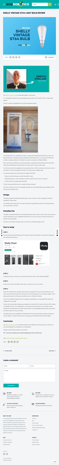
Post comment (11, 385)
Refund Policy (35, 442)
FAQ (33, 420)
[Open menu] (4, 4)
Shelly (21, 338)
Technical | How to (7, 440)
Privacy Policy (35, 440)
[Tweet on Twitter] (16, 57)
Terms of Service (36, 444)
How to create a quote (37, 425)
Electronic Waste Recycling (38, 427)
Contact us (34, 429)
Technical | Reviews (7, 442)
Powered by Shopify (7, 460)
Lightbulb (17, 338)
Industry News (6, 444)
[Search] (50, 4)
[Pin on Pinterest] (13, 57)
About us (34, 418)
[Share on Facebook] (10, 57)
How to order (35, 423)
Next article (51, 350)
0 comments (51, 57)
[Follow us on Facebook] (4, 454)
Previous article (8, 350)
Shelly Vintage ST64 (11, 95)
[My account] (55, 4)
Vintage (25, 338)
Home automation (10, 338)
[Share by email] (19, 57)
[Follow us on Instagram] (7, 454)
